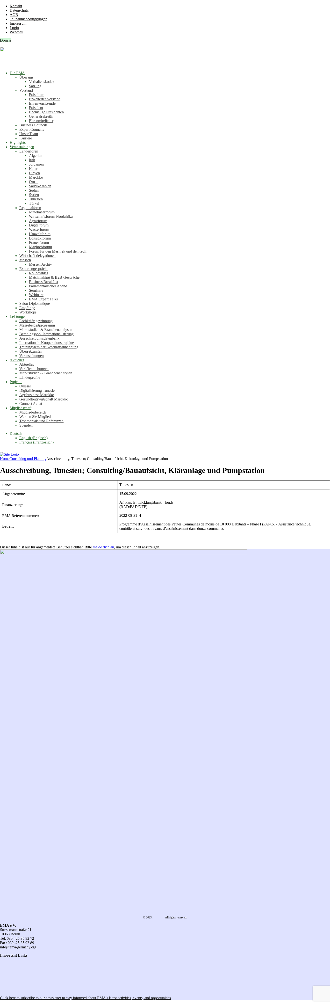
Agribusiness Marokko (36, 395)
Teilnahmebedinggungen (28, 19)
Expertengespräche (33, 269)
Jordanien (36, 164)
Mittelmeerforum (42, 212)
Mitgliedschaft (20, 408)
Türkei (34, 203)
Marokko (36, 177)
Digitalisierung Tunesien (38, 390)
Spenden (26, 425)
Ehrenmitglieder (41, 121)
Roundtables (38, 273)
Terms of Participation (17, 968)
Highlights (18, 142)
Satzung (35, 86)
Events (5, 981)
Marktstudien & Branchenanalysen (45, 329)
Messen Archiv (40, 264)
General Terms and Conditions (23, 964)
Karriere (25, 138)
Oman (33, 182)
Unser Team (28, 134)
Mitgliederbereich (32, 412)
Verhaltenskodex (41, 82)
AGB (14, 15)
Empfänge (27, 308)
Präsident (36, 108)
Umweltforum (39, 234)
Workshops (27, 312)
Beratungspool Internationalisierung (46, 334)
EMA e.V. (159, 917)
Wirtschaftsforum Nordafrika (51, 216)
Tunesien (36, 199)
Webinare (36, 295)
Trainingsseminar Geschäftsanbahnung (48, 347)
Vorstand (26, 90)
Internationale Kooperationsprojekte (46, 343)
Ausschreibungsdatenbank (39, 338)
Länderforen (28, 151)
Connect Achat (30, 403)
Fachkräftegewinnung (36, 321)
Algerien (35, 155)
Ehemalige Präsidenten (46, 112)
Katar (33, 169)
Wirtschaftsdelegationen (37, 256)
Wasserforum (39, 229)
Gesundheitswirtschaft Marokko (43, 399)
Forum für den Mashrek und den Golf (57, 251)
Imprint (5, 973)
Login (14, 28)
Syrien (34, 195)
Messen (25, 260)
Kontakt (16, 6)
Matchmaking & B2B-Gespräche (54, 277)
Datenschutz (19, 10)
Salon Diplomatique (34, 303)
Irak (32, 160)
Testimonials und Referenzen (41, 421)
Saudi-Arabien (40, 186)
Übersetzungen (30, 351)
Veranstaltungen (22, 147)
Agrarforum (38, 221)
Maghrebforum (40, 247)
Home (4, 459)
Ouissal (25, 386)
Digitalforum (39, 225)
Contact (6, 960)
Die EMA (17, 73)
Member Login (11, 977)
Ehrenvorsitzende (42, 103)
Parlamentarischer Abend (48, 286)
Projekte (16, 382)
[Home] (9, 454)
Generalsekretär (41, 116)
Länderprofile (29, 377)
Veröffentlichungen (34, 369)
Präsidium (36, 95)
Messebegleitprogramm (37, 325)
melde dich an (103, 547)
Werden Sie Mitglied (35, 417)
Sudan (34, 190)
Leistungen (18, 316)
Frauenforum (39, 242)
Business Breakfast (43, 282)
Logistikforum (40, 238)
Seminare (36, 290)
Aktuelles (17, 360)
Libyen (34, 173)
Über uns (26, 77)
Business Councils (33, 125)
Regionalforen (30, 208)
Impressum (18, 23)
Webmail (16, 32)
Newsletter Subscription (19, 990)
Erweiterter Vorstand (44, 99)
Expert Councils (31, 129)
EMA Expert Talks (43, 299)
